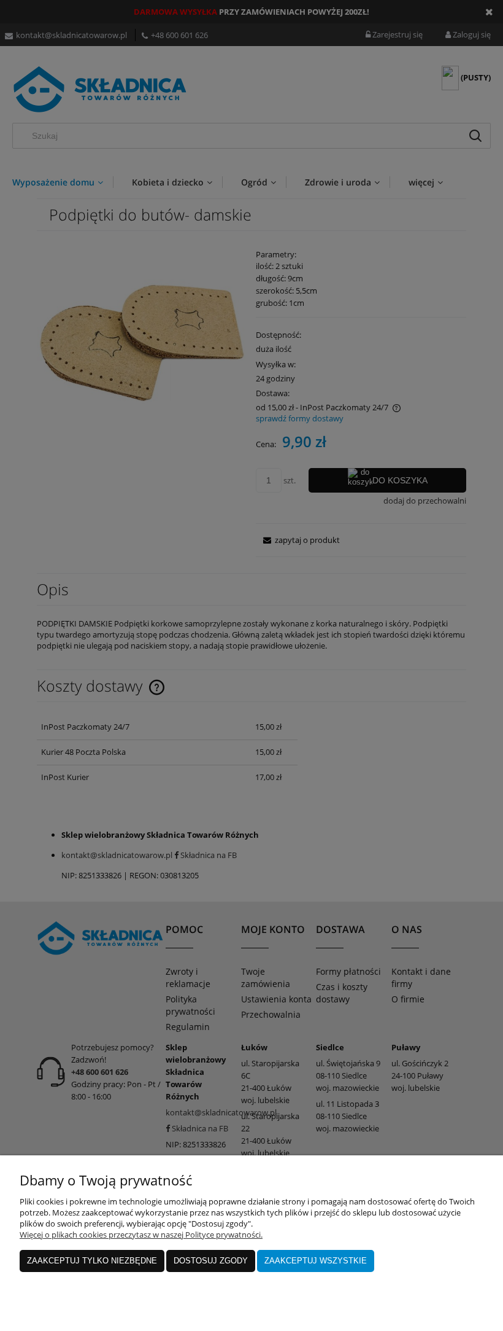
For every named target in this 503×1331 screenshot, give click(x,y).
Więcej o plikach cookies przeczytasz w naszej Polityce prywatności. (141, 1234)
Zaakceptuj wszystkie (315, 1260)
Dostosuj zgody (211, 1260)
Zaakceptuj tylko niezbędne (92, 1260)
